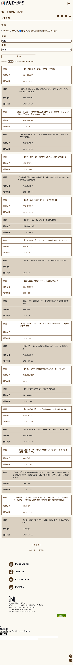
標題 (5, 69)
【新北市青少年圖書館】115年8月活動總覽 (39, 389)
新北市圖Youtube (22, 579)
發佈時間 (6, 81)
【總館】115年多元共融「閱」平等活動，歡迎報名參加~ (44, 261)
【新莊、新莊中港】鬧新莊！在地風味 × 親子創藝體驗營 (44, 157)
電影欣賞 (38, 31)
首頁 (2, 12)
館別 (3, 45)
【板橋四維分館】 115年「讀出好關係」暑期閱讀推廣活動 (45, 409)
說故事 (31, 31)
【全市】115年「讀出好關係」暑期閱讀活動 (39, 220)
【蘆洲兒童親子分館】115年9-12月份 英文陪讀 (40, 281)
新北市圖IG (19, 587)
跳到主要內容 (4, 1)
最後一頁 (41, 545)
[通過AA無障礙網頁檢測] (61, 615)
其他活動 (54, 31)
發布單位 (6, 75)
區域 (3, 36)
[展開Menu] (69, 3)
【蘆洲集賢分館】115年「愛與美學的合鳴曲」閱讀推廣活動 (45, 430)
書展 (17, 31)
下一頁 (39, 545)
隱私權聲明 (27, 609)
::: (0, 1)
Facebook (19, 572)
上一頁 (34, 545)
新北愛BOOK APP (22, 564)
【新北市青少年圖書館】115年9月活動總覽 (39, 69)
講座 (13, 31)
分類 (3, 24)
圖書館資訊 (11, 12)
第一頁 (31, 545)
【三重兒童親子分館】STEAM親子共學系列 (40, 200)
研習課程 (24, 31)
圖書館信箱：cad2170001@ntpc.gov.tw (22, 611)
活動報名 (6, 31)
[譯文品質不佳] (5, 634)
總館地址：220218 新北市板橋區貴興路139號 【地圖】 (26, 605)
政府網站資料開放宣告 (16, 609)
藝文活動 (46, 31)
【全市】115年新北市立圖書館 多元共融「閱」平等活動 (44, 369)
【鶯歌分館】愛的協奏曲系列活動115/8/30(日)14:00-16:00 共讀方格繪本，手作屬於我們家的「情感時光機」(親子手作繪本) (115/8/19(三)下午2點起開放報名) (41, 474)
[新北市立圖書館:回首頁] (12, 3)
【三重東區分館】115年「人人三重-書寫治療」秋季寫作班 (45, 240)
